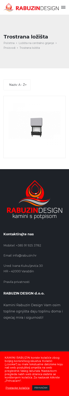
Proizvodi (9, 47)
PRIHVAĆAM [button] (40, 387)
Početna (9, 43)
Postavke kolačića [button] (17, 388)
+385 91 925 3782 (28, 245)
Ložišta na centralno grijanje (36, 43)
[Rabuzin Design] (31, 7)
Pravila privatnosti (16, 282)
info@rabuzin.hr (25, 255)
